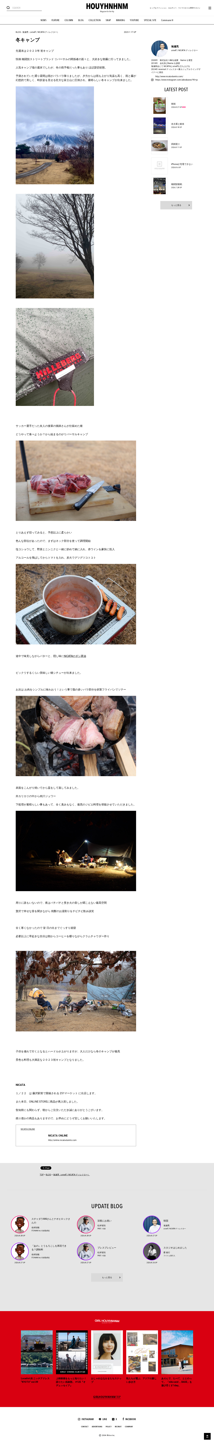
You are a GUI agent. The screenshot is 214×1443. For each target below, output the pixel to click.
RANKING (120, 20)
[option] (37, 1358)
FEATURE (55, 20)
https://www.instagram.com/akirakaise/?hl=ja (176, 80)
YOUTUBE (134, 20)
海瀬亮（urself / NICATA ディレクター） (40, 32)
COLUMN (69, 20)
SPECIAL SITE (150, 20)
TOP (42, 1175)
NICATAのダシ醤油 (75, 656)
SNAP (108, 20)
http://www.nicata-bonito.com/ (169, 76)
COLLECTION (95, 20)
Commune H (167, 20)
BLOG (81, 20)
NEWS (43, 20)
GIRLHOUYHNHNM (107, 1397)
